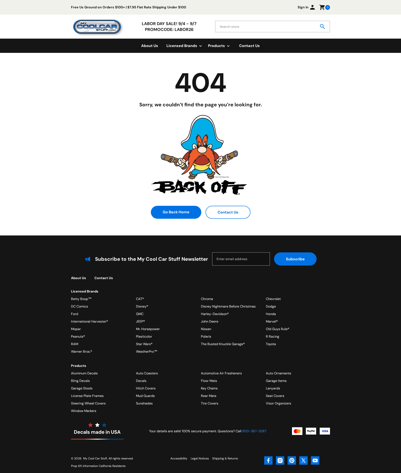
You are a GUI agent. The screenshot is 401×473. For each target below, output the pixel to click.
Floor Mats (209, 381)
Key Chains (209, 388)
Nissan (206, 329)
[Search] (322, 26)
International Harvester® (89, 321)
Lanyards (273, 388)
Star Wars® (144, 344)
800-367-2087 (254, 431)
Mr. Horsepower (148, 329)
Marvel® (272, 321)
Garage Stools (82, 388)
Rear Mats (208, 396)
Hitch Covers (146, 388)
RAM (74, 344)
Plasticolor (144, 336)
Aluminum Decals (84, 373)
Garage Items (276, 381)
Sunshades (144, 403)
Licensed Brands (84, 291)
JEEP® (140, 321)
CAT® (140, 299)
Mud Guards (145, 396)
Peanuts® (78, 336)
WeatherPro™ (146, 351)
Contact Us (249, 45)
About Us (149, 45)
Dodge (271, 306)
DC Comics (79, 306)
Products (78, 366)
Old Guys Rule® (277, 329)
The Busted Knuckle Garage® (223, 344)
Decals (141, 381)
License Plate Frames (87, 396)
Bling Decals (80, 381)
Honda (271, 314)
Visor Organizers (278, 403)
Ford (74, 314)
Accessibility (178, 458)
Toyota (271, 344)
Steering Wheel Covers (88, 403)
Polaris (206, 336)
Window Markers (83, 411)
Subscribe (295, 259)
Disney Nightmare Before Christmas (228, 306)
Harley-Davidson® (215, 314)
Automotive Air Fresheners (221, 373)
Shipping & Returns (225, 458)
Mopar (76, 329)
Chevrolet (273, 299)
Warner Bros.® (81, 351)
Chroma (207, 299)
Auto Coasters (147, 373)
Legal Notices (200, 458)
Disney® (142, 306)
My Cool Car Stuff (95, 458)
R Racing (272, 336)
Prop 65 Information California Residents (98, 466)
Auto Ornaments (278, 373)
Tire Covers (209, 403)
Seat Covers (275, 396)
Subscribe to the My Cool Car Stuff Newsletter (151, 259)
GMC (139, 314)
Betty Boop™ (81, 299)
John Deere (209, 321)
